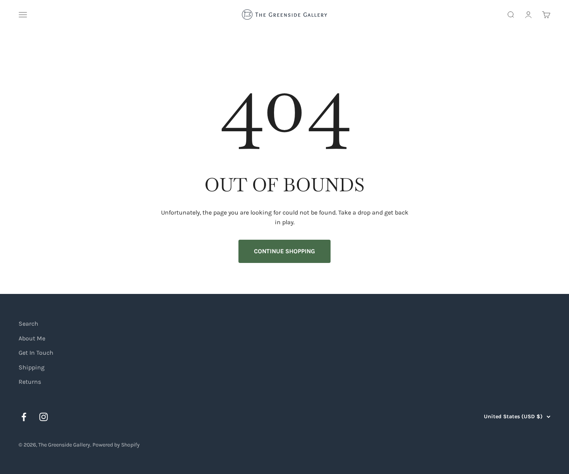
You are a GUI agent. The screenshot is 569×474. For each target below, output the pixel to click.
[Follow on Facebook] (24, 417)
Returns (30, 381)
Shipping (32, 367)
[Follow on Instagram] (43, 417)
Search (28, 323)
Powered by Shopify (116, 444)
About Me (32, 338)
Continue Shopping (284, 251)
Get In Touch (36, 352)
